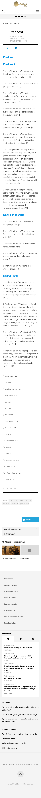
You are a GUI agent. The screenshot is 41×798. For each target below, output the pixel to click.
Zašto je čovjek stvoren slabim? (15, 743)
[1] (30, 77)
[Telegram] (21, 17)
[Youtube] (19, 17)
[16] (14, 344)
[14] (8, 297)
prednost (15, 503)
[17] (12, 366)
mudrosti (28, 500)
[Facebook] (16, 17)
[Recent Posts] (8, 639)
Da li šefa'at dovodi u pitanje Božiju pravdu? (20, 734)
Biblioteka (29, 764)
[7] (19, 183)
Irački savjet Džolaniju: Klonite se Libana (18, 648)
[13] (17, 269)
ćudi (10, 500)
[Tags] (33, 639)
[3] (21, 102)
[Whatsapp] (24, 17)
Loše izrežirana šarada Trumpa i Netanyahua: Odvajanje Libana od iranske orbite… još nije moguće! (20, 689)
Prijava (36, 764)
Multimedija (19, 764)
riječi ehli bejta (24, 503)
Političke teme (9, 645)
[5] (32, 127)
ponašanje (6, 503)
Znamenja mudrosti (11, 23)
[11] (22, 247)
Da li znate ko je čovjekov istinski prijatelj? (19, 714)
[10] (9, 237)
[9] (19, 225)
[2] (21, 87)
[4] (19, 115)
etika (15, 500)
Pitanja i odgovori (8, 764)
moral (21, 500)
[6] (27, 143)
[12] (10, 259)
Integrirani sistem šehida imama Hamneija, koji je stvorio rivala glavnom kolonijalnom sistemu (19, 668)
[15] (30, 325)
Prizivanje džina (8, 739)
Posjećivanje (24, 558)
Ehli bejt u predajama (10, 748)
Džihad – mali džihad (9, 558)
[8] (27, 208)
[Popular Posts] (20, 639)
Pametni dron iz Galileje (12, 678)
